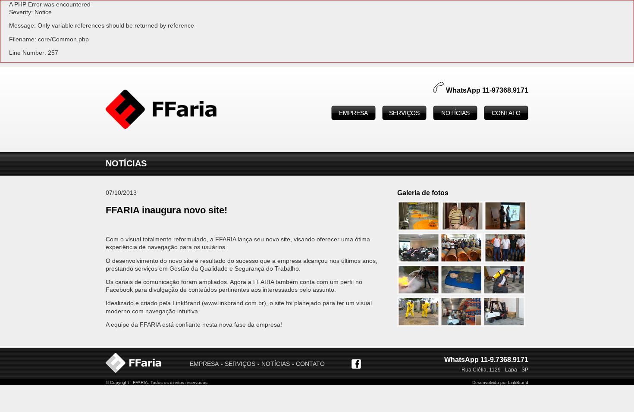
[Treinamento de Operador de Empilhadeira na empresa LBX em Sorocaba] (461, 324)
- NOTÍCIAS (273, 363)
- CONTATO (308, 363)
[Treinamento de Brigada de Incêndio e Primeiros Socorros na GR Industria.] (418, 292)
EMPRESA (353, 112)
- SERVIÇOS (238, 363)
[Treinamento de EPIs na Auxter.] (505, 228)
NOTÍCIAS (455, 112)
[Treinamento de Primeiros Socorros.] (462, 228)
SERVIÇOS (404, 112)
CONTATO (506, 112)
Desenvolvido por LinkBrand (500, 382)
